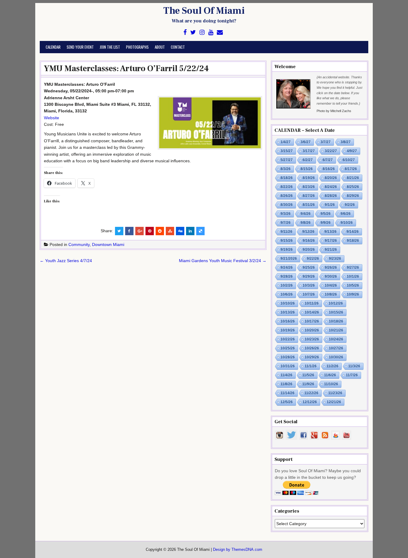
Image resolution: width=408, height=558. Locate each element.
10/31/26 (287, 366)
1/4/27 (285, 142)
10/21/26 (336, 330)
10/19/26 (287, 330)
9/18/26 (353, 241)
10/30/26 (336, 357)
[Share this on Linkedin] (190, 231)
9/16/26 (309, 241)
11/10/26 (331, 384)
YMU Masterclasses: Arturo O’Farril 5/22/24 (126, 68)
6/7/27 (328, 160)
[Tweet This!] (119, 231)
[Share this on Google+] (139, 231)
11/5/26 (308, 375)
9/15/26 (286, 241)
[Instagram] (202, 32)
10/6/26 (286, 294)
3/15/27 (286, 151)
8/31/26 (309, 205)
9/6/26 (345, 214)
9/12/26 (308, 232)
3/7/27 (325, 142)
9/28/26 (286, 276)
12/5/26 (286, 402)
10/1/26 (353, 276)
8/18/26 (286, 178)
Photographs (137, 47)
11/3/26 (354, 366)
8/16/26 (329, 169)
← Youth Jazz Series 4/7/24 (66, 260)
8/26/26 (286, 196)
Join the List (110, 47)
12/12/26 (310, 402)
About (160, 47)
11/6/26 (330, 375)
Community (79, 244)
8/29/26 (353, 196)
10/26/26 (312, 348)
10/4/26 (331, 285)
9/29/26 (309, 276)
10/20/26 (312, 330)
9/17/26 (331, 241)
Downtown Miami (108, 244)
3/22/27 (331, 151)
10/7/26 (309, 294)
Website (51, 117)
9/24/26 (286, 267)
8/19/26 (309, 178)
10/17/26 (312, 321)
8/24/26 (331, 187)
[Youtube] (210, 32)
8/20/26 (331, 178)
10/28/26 (287, 357)
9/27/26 (353, 267)
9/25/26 (309, 267)
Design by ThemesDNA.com (237, 550)
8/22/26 (286, 187)
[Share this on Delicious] (200, 231)
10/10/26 (287, 303)
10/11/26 (312, 303)
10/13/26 (287, 312)
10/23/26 (312, 339)
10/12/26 (336, 303)
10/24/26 (336, 339)
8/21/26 (353, 178)
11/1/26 (311, 366)
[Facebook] (185, 32)
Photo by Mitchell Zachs (334, 111)
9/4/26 (305, 214)
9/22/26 (313, 258)
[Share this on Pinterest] (149, 231)
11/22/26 (311, 393)
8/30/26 (286, 205)
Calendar (53, 47)
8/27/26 (309, 196)
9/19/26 (286, 249)
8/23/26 (309, 187)
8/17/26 (351, 169)
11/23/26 (335, 393)
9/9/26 (325, 223)
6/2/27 (308, 160)
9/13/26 (330, 232)
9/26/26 (331, 267)
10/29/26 (312, 357)
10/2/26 (286, 285)
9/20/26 (309, 249)
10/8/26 (331, 294)
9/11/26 (286, 232)
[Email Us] (220, 32)
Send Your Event (80, 47)
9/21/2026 (288, 258)
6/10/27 (349, 160)
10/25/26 (287, 348)
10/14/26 (312, 312)
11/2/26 (332, 366)
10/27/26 (336, 348)
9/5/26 (325, 214)
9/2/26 (350, 205)
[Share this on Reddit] (160, 231)
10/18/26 (336, 321)
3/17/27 (309, 151)
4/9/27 (352, 151)
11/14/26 (287, 393)
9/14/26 (352, 232)
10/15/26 (336, 312)
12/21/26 (334, 402)
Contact (178, 47)
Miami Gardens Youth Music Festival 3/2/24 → (222, 260)
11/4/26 (286, 375)
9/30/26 (331, 276)
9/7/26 (285, 223)
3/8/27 (345, 142)
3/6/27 (305, 142)
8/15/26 (306, 169)
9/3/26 (285, 214)
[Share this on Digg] (180, 231)
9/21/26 (331, 249)
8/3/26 (285, 169)
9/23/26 (335, 258)
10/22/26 (287, 339)
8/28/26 (331, 196)
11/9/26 (308, 384)
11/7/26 (352, 375)
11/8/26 (286, 384)
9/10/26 (346, 223)
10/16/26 (287, 321)
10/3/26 (309, 285)
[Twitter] (193, 32)
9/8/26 (305, 223)
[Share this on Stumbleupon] (170, 231)
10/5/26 (353, 285)
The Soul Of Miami (204, 11)
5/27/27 (286, 160)
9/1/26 (330, 205)
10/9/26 (353, 294)
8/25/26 (353, 187)
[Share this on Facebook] (129, 231)
